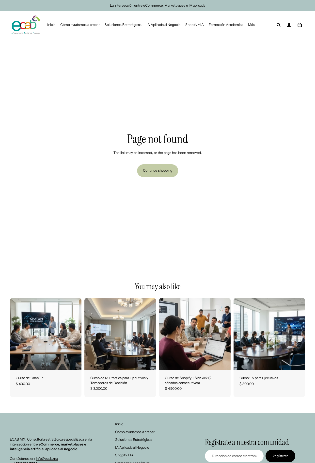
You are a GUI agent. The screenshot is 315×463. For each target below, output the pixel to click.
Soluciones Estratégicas (133, 439)
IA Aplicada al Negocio (132, 447)
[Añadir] (73, 362)
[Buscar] (278, 24)
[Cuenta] (289, 24)
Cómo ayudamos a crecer (135, 431)
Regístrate (280, 455)
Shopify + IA (124, 455)
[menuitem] (251, 25)
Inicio (119, 424)
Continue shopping (157, 170)
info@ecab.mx (47, 458)
